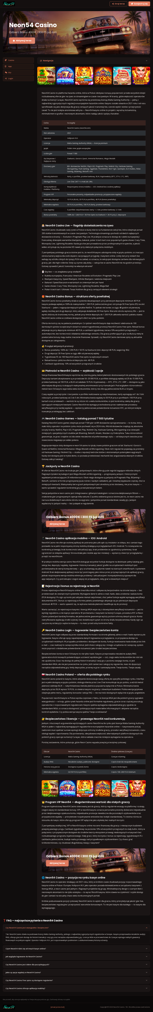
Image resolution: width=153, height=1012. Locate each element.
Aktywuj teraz (23, 40)
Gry (9, 72)
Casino (11, 60)
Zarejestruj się (141, 3)
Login (10, 78)
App (10, 66)
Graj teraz (120, 3)
